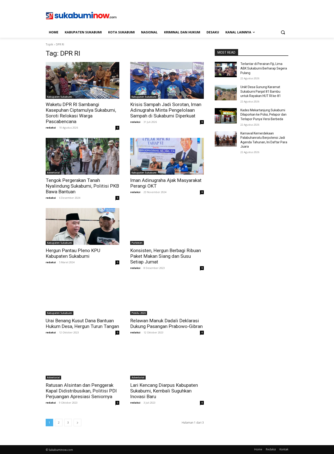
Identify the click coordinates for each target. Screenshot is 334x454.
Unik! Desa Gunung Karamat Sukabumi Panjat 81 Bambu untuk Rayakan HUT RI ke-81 (260, 91)
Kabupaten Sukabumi (59, 96)
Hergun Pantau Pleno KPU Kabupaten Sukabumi (73, 253)
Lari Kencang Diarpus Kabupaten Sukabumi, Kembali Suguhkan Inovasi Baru (164, 390)
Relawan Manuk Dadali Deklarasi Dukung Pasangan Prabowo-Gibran (166, 323)
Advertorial (53, 172)
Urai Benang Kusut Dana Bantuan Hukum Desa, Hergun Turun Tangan (82, 323)
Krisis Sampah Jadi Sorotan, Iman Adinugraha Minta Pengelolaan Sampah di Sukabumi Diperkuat (165, 110)
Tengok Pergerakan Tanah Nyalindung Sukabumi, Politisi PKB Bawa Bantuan (82, 186)
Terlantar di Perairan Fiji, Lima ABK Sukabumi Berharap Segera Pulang (263, 68)
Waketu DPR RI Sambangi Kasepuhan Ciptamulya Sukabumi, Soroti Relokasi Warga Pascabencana (81, 113)
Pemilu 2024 (139, 313)
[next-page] (77, 422)
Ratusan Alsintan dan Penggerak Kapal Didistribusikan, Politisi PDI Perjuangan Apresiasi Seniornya (81, 390)
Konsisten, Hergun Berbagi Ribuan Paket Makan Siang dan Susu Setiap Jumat (165, 256)
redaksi (51, 127)
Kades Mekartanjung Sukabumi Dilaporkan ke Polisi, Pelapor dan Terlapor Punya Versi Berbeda (263, 114)
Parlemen (137, 242)
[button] (282, 32)
